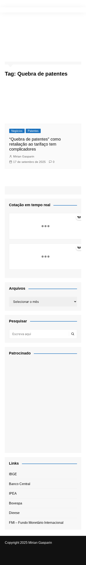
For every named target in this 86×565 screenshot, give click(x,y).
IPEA (13, 493)
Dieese (14, 513)
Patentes (33, 130)
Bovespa (15, 503)
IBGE (13, 474)
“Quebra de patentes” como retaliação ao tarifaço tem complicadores (35, 144)
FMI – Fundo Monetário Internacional (36, 522)
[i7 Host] (40, 402)
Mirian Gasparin (23, 156)
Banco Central (19, 484)
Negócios (17, 130)
